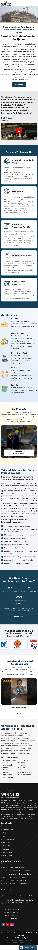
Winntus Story (8, 830)
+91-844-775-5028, (11, 909)
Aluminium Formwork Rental (14, 867)
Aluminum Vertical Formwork (14, 877)
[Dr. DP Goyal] (19, 131)
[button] (35, 439)
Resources (7, 843)
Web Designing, (11, 940)
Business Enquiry (29, 947)
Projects (6, 833)
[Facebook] (3, 924)
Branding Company (19, 943)
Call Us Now (22, 611)
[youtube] (7, 924)
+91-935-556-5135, (11, 916)
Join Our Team (8, 839)
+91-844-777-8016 (11, 919)
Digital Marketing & (25, 940)
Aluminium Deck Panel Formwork (16, 884)
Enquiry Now (19, 616)
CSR (4, 836)
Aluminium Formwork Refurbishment (17, 874)
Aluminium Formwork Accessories (16, 871)
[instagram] (12, 924)
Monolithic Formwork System (14, 880)
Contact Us (7, 846)
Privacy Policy (8, 855)
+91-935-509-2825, (11, 912)
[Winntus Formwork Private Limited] (6, 3)
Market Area (7, 852)
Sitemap (6, 849)
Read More (19, 84)
